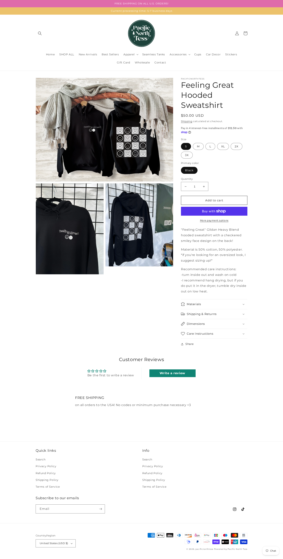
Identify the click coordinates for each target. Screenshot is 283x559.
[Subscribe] (100, 508)
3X (187, 155)
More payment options (214, 220)
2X (236, 146)
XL (223, 146)
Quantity (187, 178)
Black (189, 170)
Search (41, 459)
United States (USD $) (54, 543)
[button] (40, 33)
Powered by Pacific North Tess (230, 549)
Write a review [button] (172, 373)
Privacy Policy (46, 466)
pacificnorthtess (204, 549)
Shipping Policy (47, 480)
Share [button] (189, 344)
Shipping (186, 121)
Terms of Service (48, 486)
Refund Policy (46, 473)
